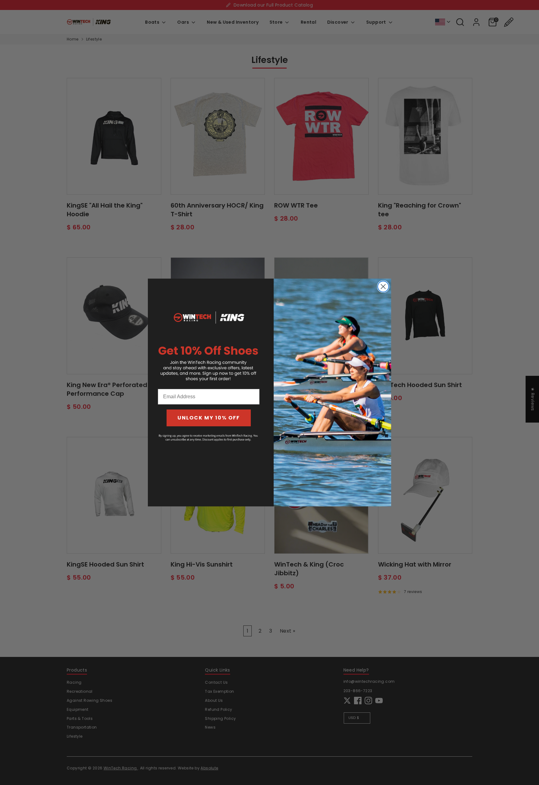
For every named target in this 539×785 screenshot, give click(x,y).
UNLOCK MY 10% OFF (208, 417)
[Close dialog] (383, 286)
